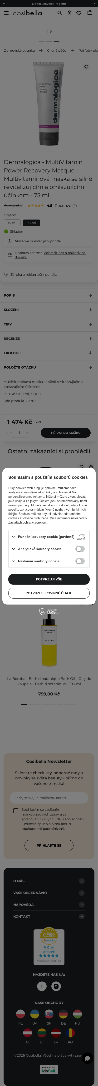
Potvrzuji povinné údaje (49, 593)
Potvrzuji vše (49, 579)
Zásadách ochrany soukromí (28, 522)
